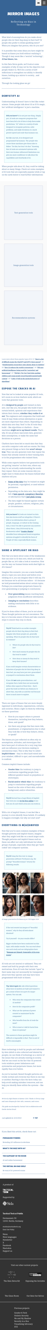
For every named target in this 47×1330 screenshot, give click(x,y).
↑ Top (35, 1118)
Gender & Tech (20, 1313)
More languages (10, 1237)
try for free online (27, 801)
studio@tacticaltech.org (12, 1227)
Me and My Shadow (22, 1318)
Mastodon (7, 1248)
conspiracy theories (34, 494)
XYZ (16, 1327)
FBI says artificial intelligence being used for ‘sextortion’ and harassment (22, 370)
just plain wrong (33, 497)
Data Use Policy (8, 1230)
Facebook (7, 1245)
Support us (7, 1251)
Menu (5, 1234)
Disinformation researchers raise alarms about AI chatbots (23, 365)
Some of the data (15, 482)
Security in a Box (21, 1321)
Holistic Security (21, 1315)
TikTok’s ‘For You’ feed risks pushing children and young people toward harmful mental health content (22, 376)
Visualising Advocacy (23, 1324)
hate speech (19, 494)
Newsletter (7, 1240)
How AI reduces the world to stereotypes (19, 367)
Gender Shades (27, 531)
